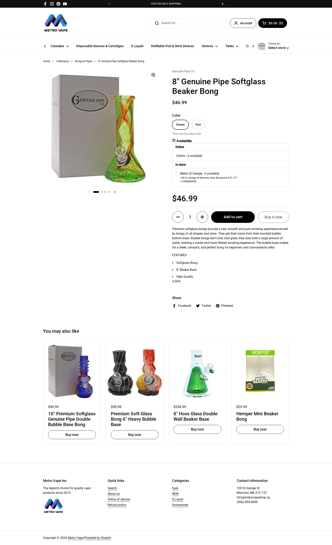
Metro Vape (75, 538)
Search (112, 488)
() (276, 24)
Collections (62, 61)
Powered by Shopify (97, 538)
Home (46, 61)
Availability (184, 141)
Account (246, 23)
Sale (175, 488)
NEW (175, 494)
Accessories (180, 505)
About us (114, 494)
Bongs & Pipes (83, 61)
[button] (273, 46)
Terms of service (119, 499)
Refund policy (117, 505)
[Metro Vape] (56, 23)
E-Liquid (177, 499)
